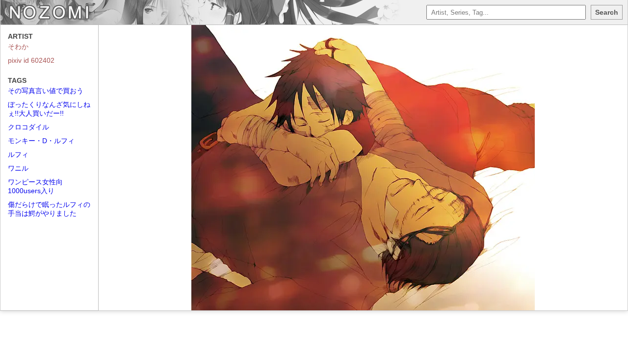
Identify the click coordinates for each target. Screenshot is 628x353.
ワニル (18, 168)
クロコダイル (28, 127)
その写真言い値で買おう (45, 91)
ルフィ (18, 154)
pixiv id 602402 (31, 60)
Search (606, 12)
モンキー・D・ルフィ (41, 141)
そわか (18, 46)
